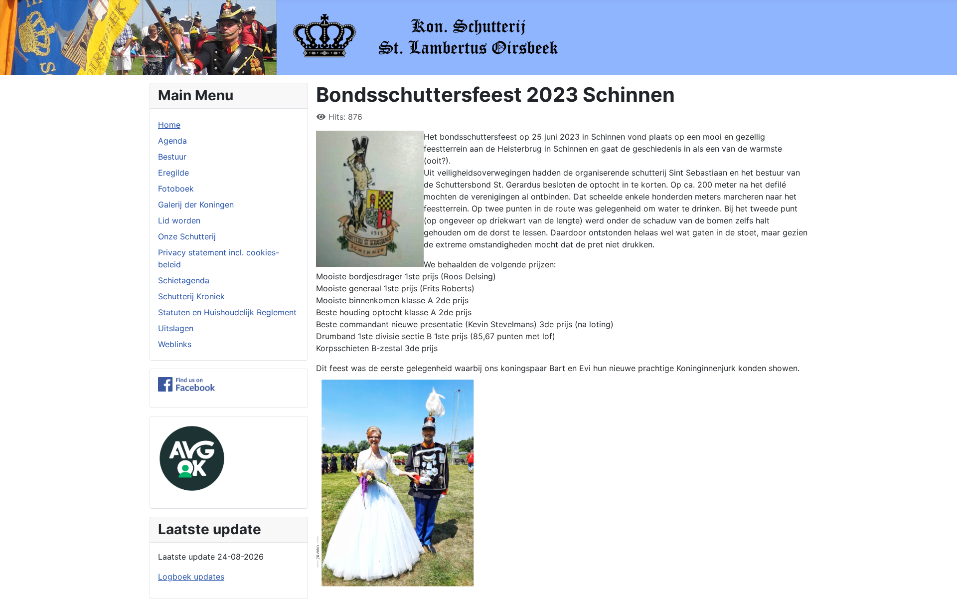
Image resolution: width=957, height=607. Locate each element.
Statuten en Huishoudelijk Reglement (227, 312)
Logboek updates (191, 577)
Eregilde (173, 173)
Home (169, 125)
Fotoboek (176, 189)
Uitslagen (175, 328)
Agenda (172, 141)
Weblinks (174, 344)
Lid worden (179, 220)
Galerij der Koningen (196, 204)
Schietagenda (183, 280)
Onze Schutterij (187, 236)
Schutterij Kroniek (191, 296)
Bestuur (172, 157)
